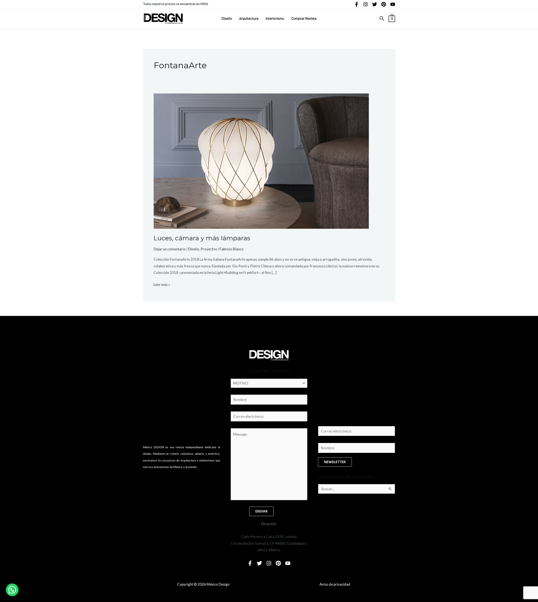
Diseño (227, 18)
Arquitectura (248, 18)
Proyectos (208, 249)
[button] (382, 18)
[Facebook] (356, 4)
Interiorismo (275, 18)
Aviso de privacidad (334, 584)
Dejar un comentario (170, 249)
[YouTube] (392, 4)
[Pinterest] (383, 4)
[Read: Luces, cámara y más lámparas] (261, 160)
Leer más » (162, 284)
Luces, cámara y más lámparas (202, 238)
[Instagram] (365, 4)
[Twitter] (374, 4)
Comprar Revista (303, 18)
